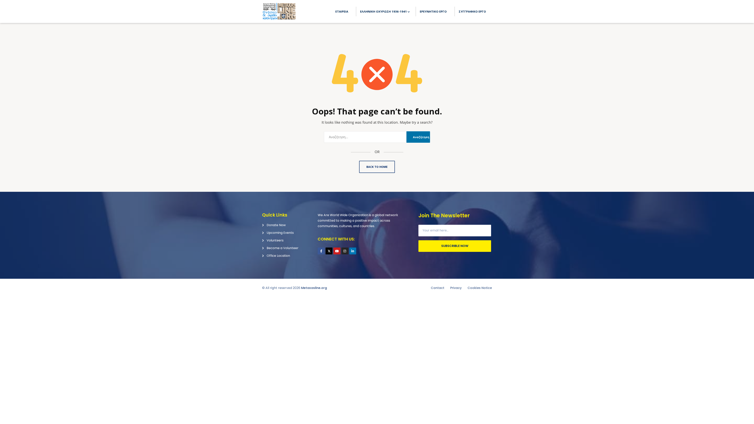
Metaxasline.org (314, 288)
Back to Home (377, 167)
